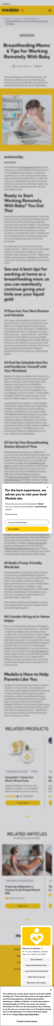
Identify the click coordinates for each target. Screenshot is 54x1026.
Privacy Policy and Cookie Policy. (26, 1014)
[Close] (51, 990)
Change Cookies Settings (27, 1021)
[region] (27, 1006)
